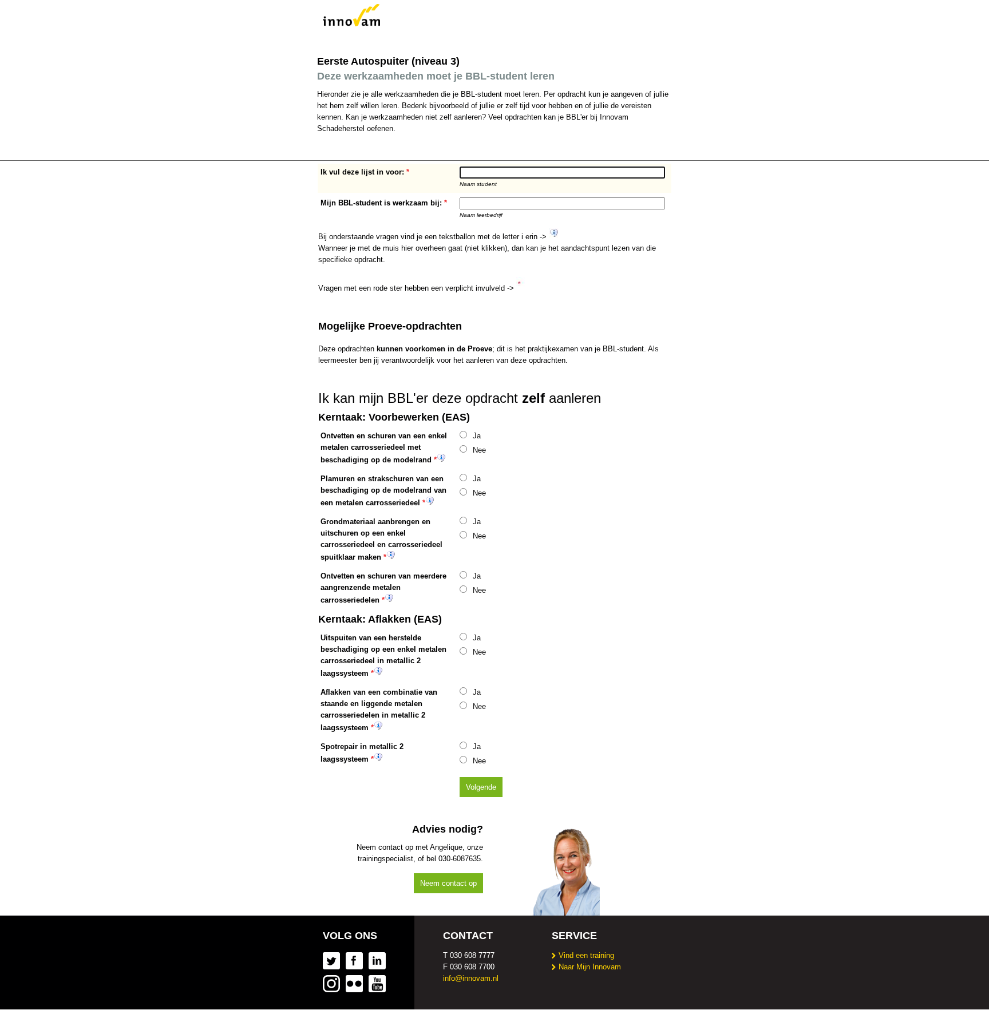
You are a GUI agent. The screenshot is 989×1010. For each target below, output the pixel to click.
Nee (479, 450)
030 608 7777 (472, 955)
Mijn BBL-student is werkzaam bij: (381, 203)
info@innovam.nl (471, 978)
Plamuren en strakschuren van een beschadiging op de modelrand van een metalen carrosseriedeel (383, 490)
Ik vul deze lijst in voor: (362, 172)
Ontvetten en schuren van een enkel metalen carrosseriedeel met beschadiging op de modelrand (384, 447)
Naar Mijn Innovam (590, 967)
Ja (477, 435)
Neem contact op (448, 883)
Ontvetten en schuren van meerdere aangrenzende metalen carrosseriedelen (383, 588)
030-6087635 (459, 858)
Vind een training (586, 955)
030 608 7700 (472, 967)
